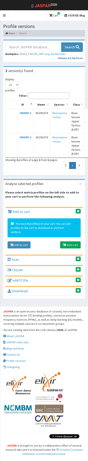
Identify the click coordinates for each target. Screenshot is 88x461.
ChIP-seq (43, 54)
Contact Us (13, 354)
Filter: (23, 96)
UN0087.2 (25, 137)
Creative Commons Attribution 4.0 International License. (52, 452)
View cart (72, 245)
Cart (55, 14)
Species (59, 104)
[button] (4, 15)
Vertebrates (58, 54)
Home (11, 33)
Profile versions (16, 361)
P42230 (32, 54)
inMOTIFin (20, 280)
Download (19, 291)
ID (22, 104)
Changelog (13, 367)
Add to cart (21, 211)
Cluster (17, 270)
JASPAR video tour (17, 342)
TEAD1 (23, 54)
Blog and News (15, 348)
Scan (15, 259)
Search (70, 47)
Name (41, 104)
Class (76, 104)
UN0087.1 (25, 113)
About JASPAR (15, 336)
